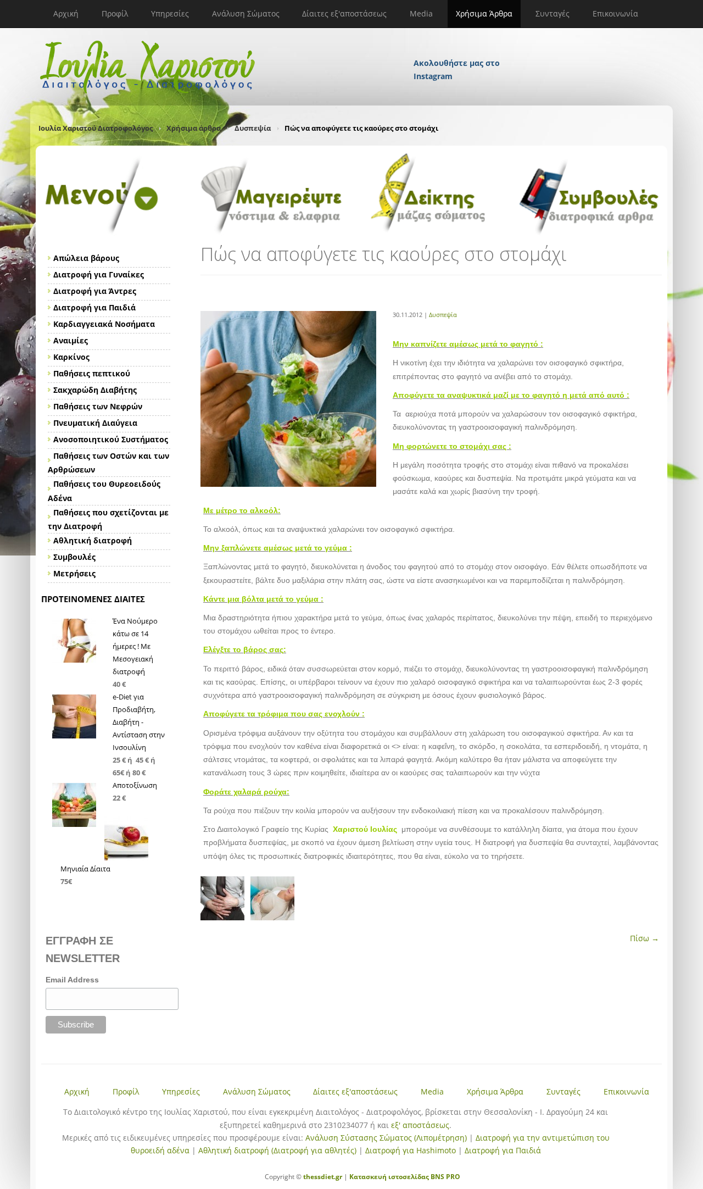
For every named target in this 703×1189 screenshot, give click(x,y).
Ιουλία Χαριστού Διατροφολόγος (95, 128)
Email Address (72, 979)
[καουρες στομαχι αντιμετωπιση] (225, 917)
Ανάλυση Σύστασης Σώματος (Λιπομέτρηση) (386, 1137)
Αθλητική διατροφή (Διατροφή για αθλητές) (277, 1150)
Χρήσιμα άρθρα (193, 128)
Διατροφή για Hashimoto (410, 1150)
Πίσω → (644, 938)
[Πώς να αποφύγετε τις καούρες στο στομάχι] (288, 484)
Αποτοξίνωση (135, 785)
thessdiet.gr (322, 1176)
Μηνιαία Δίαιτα (85, 869)
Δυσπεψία (253, 128)
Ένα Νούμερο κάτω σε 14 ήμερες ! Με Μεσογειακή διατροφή (135, 646)
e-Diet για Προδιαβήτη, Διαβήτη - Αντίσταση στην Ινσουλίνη (139, 722)
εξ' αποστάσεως (420, 1125)
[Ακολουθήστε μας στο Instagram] (457, 48)
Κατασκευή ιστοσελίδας (389, 1176)
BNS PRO (444, 1176)
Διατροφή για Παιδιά (503, 1150)
